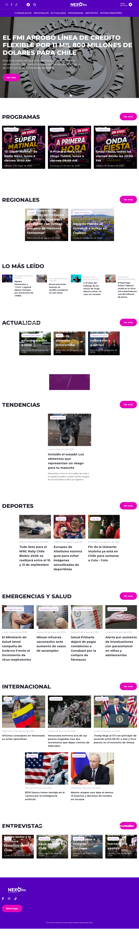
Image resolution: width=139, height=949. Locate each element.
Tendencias (32, 756)
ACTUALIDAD (58, 13)
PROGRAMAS (75, 13)
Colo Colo (95, 519)
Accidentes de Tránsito (32, 335)
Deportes (61, 519)
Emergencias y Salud (14, 609)
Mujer (59, 335)
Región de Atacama (82, 213)
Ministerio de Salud (99, 335)
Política (8, 699)
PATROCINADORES (111, 13)
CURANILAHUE (23, 13)
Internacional (56, 699)
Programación (11, 130)
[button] (60, 95)
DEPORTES (91, 13)
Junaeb (31, 213)
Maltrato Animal (57, 418)
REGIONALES (41, 13)
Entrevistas (44, 839)
